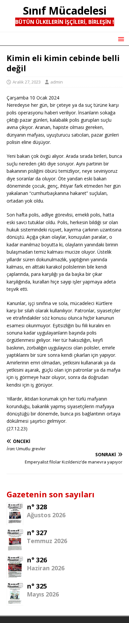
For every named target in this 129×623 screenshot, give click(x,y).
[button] (119, 38)
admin (56, 82)
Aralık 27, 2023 (27, 82)
